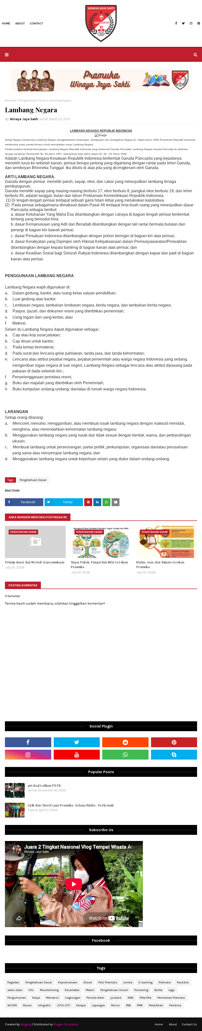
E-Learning (145, 982)
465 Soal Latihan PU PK (44, 785)
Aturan (27, 1005)
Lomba (127, 982)
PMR (140, 1005)
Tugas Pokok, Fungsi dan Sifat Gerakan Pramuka (99, 564)
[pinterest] (198, 23)
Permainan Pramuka (171, 997)
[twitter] (183, 23)
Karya (36, 997)
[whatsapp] (125, 755)
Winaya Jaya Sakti (24, 119)
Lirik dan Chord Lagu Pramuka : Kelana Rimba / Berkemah (71, 805)
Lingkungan (72, 997)
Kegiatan (13, 982)
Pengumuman (16, 997)
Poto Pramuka (107, 982)
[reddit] (125, 742)
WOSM (12, 1005)
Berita (158, 990)
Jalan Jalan (14, 990)
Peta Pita (145, 997)
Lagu (171, 990)
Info (31, 990)
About (173, 1024)
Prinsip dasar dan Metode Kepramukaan (34, 562)
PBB (128, 1005)
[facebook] (176, 23)
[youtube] (77, 755)
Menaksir (52, 997)
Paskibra (183, 982)
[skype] (174, 755)
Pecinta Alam (95, 997)
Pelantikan (156, 1005)
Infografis (44, 1005)
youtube (115, 997)
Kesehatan (72, 990)
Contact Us (189, 1024)
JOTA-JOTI (63, 1005)
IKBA (131, 997)
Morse (115, 1005)
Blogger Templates (65, 1024)
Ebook (88, 982)
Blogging (26, 1024)
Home (159, 1024)
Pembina (175, 1005)
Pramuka (165, 982)
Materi (90, 990)
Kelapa (81, 1005)
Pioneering (141, 990)
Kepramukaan (67, 982)
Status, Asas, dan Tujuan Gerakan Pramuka (160, 564)
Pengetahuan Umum (114, 990)
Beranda (10, 100)
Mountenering (49, 990)
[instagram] (191, 23)
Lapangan (98, 1005)
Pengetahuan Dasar (32, 100)
